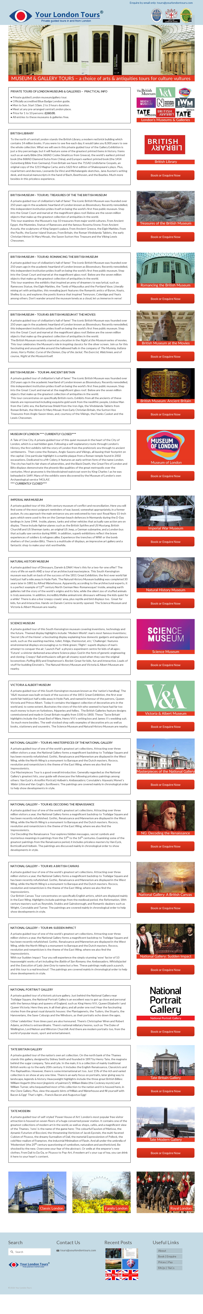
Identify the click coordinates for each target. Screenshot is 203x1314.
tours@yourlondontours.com (78, 1250)
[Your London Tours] (101, 15)
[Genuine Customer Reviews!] (129, 1253)
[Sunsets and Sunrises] (112, 1264)
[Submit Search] (11, 1251)
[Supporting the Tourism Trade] (112, 1253)
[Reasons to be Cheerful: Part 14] (129, 1275)
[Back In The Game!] (112, 1275)
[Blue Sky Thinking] (129, 1264)
